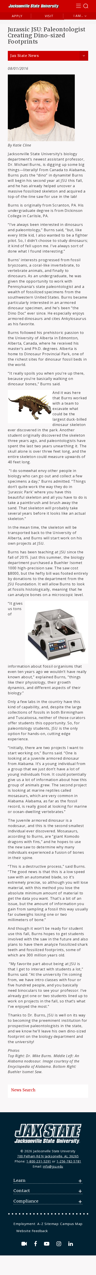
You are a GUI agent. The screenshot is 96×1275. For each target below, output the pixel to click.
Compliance (25, 1201)
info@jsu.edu (53, 1166)
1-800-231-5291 (38, 1161)
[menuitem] (24, 1223)
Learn (19, 1180)
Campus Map (71, 1223)
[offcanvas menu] (82, 6)
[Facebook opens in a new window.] (36, 1244)
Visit (49, 16)
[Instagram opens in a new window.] (59, 1244)
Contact (21, 1190)
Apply (17, 16)
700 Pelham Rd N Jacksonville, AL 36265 (48, 1156)
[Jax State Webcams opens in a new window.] (25, 1244)
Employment (24, 1223)
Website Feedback (32, 1231)
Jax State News (24, 56)
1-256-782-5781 (68, 1161)
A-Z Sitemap (47, 1223)
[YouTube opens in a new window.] (47, 1244)
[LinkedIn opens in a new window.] (71, 1244)
